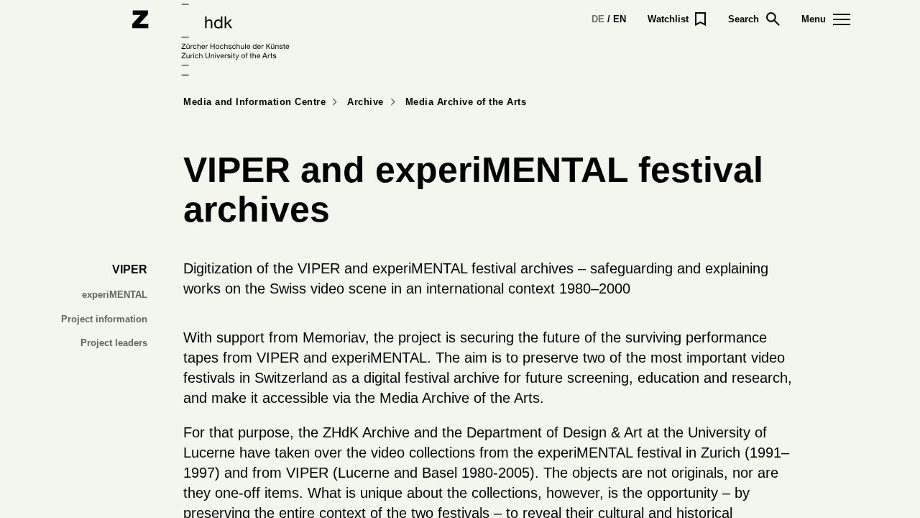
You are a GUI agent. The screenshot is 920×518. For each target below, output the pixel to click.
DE (598, 19)
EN (619, 19)
